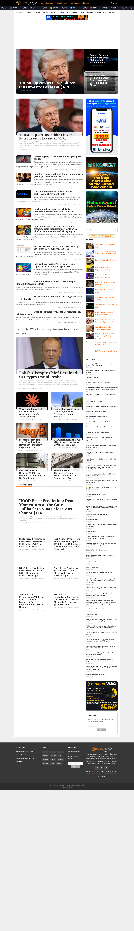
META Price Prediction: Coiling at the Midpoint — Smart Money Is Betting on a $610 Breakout (66, 599)
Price (105, 12)
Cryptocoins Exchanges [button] (80, 3)
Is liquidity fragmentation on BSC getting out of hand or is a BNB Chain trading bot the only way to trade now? (101, 507)
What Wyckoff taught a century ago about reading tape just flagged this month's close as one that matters (102, 388)
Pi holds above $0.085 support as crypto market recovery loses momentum (100, 653)
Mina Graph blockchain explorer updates (98, 382)
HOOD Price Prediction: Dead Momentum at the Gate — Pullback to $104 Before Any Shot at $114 (47, 506)
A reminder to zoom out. (93, 377)
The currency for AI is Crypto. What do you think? (100, 427)
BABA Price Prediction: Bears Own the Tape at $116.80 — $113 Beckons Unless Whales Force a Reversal (67, 543)
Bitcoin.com (22, 149)
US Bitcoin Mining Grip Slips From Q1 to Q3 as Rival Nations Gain (67, 442)
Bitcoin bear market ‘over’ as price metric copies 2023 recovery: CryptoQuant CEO (56, 265)
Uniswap (74, 12)
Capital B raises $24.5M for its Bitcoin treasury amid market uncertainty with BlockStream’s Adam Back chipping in (55, 229)
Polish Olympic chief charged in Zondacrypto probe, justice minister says (58, 175)
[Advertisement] (67, 35)
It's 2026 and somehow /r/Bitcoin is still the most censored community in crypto (100, 537)
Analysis (111, 12)
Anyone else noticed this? (93, 567)
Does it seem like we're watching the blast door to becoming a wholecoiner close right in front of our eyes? (101, 439)
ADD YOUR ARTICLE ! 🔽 (102, 236)
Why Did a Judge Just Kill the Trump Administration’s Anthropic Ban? (30, 412)
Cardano (53, 12)
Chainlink (90, 12)
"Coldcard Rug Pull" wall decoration (96, 550)
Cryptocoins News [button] (46, 3)
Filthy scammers (91, 531)
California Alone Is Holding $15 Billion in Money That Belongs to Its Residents (32, 474)
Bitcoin (29, 12)
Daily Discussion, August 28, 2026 (96, 411)
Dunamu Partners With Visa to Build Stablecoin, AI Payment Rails (53, 192)
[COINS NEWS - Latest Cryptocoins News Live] (26, 3)
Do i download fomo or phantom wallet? (97, 432)
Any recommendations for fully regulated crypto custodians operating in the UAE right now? (100, 640)
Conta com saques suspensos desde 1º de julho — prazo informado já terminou (101, 646)
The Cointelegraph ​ (69, 169)
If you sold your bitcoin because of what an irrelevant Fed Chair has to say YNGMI (101, 364)
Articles (89, 239)
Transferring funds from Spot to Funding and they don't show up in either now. (100, 395)
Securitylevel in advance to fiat (95, 609)
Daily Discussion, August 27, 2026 (96, 494)
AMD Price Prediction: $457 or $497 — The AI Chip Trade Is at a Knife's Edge (66, 571)
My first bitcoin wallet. (92, 519)
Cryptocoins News (59, 169)
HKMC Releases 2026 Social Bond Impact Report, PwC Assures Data (46, 282)
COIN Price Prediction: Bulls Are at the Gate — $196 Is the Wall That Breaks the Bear (32, 542)
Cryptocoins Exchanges (25, 758)
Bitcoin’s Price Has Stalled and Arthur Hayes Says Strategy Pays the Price (30, 443)
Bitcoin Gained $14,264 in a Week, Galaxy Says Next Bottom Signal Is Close (56, 247)
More (19, 761)
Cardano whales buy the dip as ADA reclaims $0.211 (101, 406)
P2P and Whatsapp (91, 614)
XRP (68, 12)
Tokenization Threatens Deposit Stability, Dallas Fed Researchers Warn (65, 474)
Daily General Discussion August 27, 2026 (98, 514)
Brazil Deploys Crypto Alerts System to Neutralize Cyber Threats (66, 412)
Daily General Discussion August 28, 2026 (98, 422)
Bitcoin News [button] (62, 3)
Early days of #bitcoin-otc (93, 562)
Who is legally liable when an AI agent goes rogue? (57, 157)
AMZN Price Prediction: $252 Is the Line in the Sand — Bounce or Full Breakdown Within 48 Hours (31, 601)
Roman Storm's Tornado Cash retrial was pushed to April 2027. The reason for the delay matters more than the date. (101, 580)
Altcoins (98, 12)
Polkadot (61, 12)
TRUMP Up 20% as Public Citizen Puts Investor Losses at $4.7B (46, 136)
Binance (45, 12)
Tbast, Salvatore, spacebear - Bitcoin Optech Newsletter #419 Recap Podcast (99, 594)
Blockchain (71, 292)
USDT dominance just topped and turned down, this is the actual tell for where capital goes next (101, 620)
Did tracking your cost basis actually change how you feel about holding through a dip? (101, 544)
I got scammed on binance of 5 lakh (96, 416)
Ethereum (37, 12)
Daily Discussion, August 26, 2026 (96, 674)
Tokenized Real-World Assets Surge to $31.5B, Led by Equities (49, 297)
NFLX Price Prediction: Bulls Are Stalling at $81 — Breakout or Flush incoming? (32, 571)
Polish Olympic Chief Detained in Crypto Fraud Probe (48, 374)
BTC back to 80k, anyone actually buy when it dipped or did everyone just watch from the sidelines (101, 626)
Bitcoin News (63, 204)
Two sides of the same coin (94, 401)
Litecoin (81, 12)
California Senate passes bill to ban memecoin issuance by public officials (54, 210)
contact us (95, 771)
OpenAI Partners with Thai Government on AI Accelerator (48, 313)
